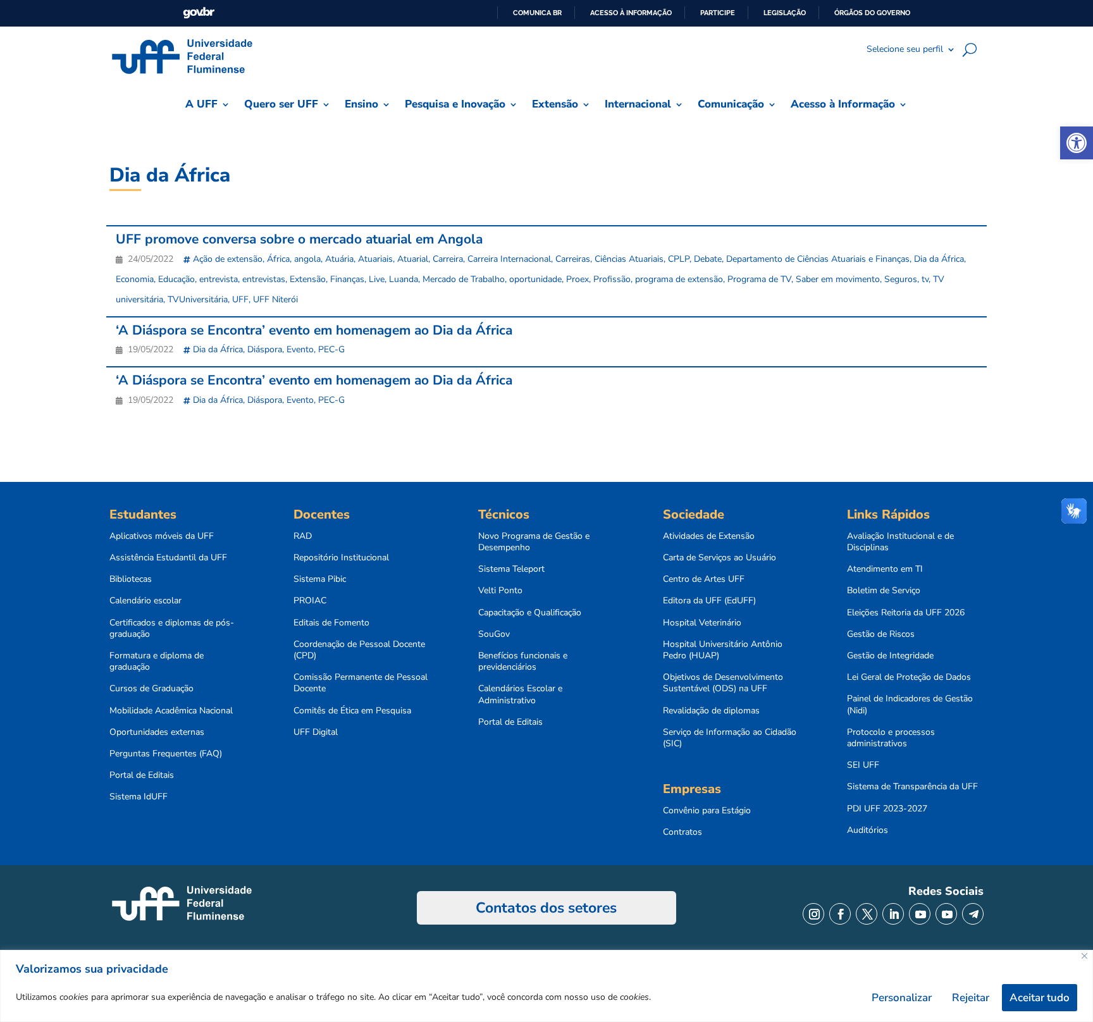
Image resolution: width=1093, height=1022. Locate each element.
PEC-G (331, 349)
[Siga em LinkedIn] (893, 914)
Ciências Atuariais (629, 259)
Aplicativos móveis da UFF (161, 536)
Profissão (612, 279)
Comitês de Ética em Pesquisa (352, 711)
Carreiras (572, 259)
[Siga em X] (866, 914)
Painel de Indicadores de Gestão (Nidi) (910, 704)
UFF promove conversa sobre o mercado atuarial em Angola (299, 239)
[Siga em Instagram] (813, 914)
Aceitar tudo (1040, 997)
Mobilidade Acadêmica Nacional (171, 711)
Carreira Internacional (509, 259)
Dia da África (939, 259)
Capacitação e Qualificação (529, 613)
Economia (135, 279)
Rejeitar (970, 997)
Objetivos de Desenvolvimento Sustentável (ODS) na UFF (723, 683)
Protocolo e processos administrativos (891, 738)
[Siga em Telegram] (973, 914)
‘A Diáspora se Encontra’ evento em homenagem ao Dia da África (314, 330)
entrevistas (263, 279)
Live (377, 279)
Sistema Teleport (511, 569)
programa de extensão (679, 279)
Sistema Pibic (319, 579)
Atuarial (412, 259)
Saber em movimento (838, 279)
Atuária (339, 259)
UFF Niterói (275, 299)
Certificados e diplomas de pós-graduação (171, 628)
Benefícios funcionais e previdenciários (522, 661)
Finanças (347, 279)
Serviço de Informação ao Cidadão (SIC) (729, 738)
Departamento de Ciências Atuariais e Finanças (818, 259)
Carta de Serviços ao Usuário (719, 557)
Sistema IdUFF (138, 797)
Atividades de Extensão (709, 536)
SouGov (494, 634)
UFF (240, 299)
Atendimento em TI (885, 569)
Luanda (403, 279)
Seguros (900, 279)
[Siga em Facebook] (840, 914)
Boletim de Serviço (883, 590)
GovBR (198, 13)
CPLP (678, 259)
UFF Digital (315, 732)
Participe (717, 12)
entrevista (218, 279)
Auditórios (867, 830)
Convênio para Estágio (707, 810)
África (278, 259)
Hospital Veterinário (702, 623)
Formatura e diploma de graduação (156, 661)
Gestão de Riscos (881, 634)
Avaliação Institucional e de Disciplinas (900, 542)
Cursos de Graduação (151, 688)
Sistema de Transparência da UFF (912, 786)
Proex (577, 279)
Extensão (308, 279)
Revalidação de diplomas (711, 711)
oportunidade (535, 279)
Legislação (784, 12)
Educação (176, 279)
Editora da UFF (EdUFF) (709, 600)
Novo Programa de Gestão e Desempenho (534, 542)
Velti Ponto (500, 590)
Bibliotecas (130, 579)
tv (925, 279)
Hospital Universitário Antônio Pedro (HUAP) (722, 650)
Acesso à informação (631, 12)
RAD (302, 536)
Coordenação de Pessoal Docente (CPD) (359, 650)
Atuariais (375, 259)
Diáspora (264, 349)
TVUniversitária (198, 299)
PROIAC (309, 600)
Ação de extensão (227, 259)
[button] (1076, 142)
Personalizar (902, 997)
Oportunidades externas (156, 732)
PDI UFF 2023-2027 (887, 809)
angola (307, 259)
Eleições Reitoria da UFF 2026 (906, 613)
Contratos (682, 832)
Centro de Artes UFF (703, 579)
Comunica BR (537, 12)
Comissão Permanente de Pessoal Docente (360, 683)
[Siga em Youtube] (919, 914)
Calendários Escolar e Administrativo (520, 694)
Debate (708, 259)
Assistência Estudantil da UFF (168, 557)
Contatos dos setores (546, 908)
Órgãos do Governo (872, 12)
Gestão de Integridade (890, 656)
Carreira (448, 259)
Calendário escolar (145, 600)
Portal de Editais (141, 775)
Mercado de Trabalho (464, 279)
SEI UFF (863, 765)
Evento (300, 349)
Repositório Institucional (341, 557)
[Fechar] (1084, 956)
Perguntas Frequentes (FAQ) (165, 754)
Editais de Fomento (331, 623)
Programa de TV (759, 279)
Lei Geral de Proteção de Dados (909, 677)
